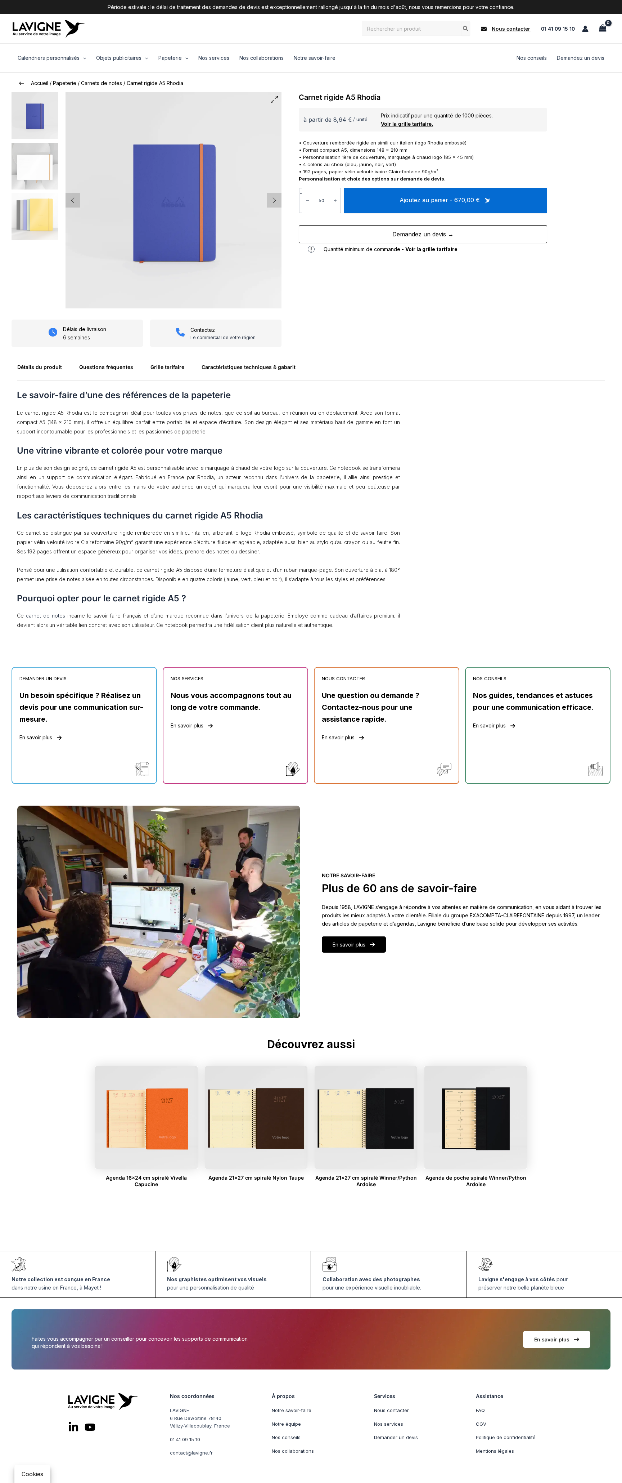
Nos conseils (286, 1437)
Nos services (388, 1423)
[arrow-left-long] (21, 83)
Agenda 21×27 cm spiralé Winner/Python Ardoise (366, 1181)
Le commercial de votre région (223, 337)
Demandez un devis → (423, 234)
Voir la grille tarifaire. (407, 124)
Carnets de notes (101, 83)
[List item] (73, 1426)
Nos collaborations (293, 1450)
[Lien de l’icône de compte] (585, 29)
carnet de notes (45, 616)
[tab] (42, 370)
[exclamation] (311, 249)
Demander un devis (396, 1437)
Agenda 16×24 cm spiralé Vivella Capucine (146, 1181)
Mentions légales (495, 1450)
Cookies (32, 1474)
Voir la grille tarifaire (431, 249)
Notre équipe (286, 1423)
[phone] (180, 332)
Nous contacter (391, 1410)
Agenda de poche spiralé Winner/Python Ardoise (475, 1181)
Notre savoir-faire (291, 1410)
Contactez (202, 330)
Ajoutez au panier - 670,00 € (441, 200)
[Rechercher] (465, 28)
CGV (481, 1423)
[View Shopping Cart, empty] (602, 28)
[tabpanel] (311, 513)
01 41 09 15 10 (558, 29)
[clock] (53, 332)
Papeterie (64, 83)
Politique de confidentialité (506, 1437)
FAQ (480, 1410)
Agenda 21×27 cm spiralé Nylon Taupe (256, 1178)
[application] (83, 58)
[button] (505, 28)
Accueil (39, 83)
